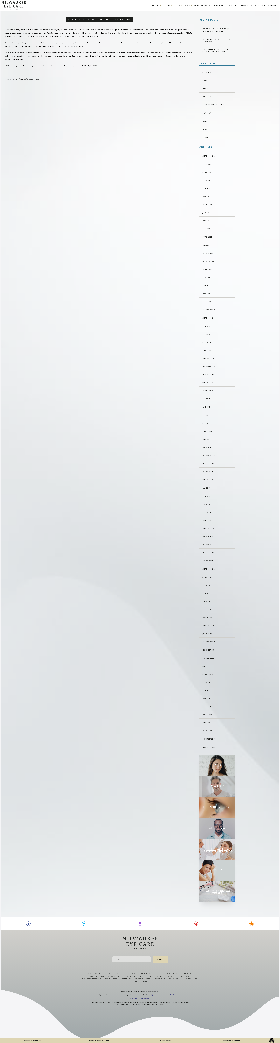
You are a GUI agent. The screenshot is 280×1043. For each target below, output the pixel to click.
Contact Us (231, 5)
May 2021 (206, 221)
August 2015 (207, 577)
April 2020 (206, 302)
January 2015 (207, 634)
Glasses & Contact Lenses (213, 105)
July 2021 (206, 213)
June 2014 (206, 690)
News (204, 129)
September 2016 (208, 480)
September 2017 (208, 383)
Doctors (166, 5)
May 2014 (206, 698)
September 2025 (208, 156)
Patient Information (202, 5)
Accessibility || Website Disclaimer (140, 999)
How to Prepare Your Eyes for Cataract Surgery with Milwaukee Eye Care (218, 51)
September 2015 (208, 569)
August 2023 (207, 172)
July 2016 (206, 488)
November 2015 (208, 553)
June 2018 (206, 326)
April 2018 (206, 342)
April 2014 (206, 707)
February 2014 (208, 723)
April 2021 (206, 229)
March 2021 (207, 237)
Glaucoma (206, 113)
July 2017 (206, 399)
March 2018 (207, 350)
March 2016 (207, 520)
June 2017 (206, 407)
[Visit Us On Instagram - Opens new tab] (140, 923)
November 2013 (208, 747)
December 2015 (208, 545)
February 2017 (208, 439)
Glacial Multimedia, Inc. (151, 991)
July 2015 (206, 585)
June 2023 (206, 188)
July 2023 (206, 180)
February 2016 (208, 528)
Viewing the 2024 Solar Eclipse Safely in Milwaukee (218, 40)
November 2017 (208, 375)
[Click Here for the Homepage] (76, 5)
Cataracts (206, 72)
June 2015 (206, 593)
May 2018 (206, 334)
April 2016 (206, 512)
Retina (205, 137)
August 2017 (207, 391)
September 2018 (208, 318)
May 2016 (206, 504)
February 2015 (208, 626)
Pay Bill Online (260, 5)
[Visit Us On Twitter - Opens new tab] (84, 923)
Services (177, 5)
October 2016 (208, 472)
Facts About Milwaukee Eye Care (171, 995)
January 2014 (207, 731)
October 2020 (208, 261)
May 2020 (206, 294)
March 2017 (207, 431)
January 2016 (207, 537)
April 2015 (206, 609)
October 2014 (208, 658)
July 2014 (206, 682)
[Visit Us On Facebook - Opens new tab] (28, 923)
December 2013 (208, 739)
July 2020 (206, 277)
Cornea (205, 81)
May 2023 (206, 196)
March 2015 (207, 617)
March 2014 (207, 715)
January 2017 (207, 447)
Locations (218, 5)
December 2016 (208, 456)
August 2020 (207, 269)
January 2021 (207, 253)
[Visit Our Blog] (251, 923)
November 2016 (208, 464)
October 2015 (208, 561)
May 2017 (206, 415)
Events (205, 89)
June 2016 (206, 496)
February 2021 (208, 245)
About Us (155, 5)
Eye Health (206, 97)
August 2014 (207, 674)
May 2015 (206, 601)
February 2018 (208, 358)
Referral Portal (246, 5)
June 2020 (206, 285)
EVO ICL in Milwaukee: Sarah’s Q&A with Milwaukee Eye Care (216, 30)
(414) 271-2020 (156, 995)
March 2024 (207, 164)
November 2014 (208, 650)
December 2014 (208, 642)
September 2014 (208, 666)
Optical (187, 5)
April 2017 (206, 423)
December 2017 (208, 366)
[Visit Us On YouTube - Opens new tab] (196, 923)
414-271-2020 (272, 5)
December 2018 (208, 310)
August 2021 (207, 205)
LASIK (204, 121)
